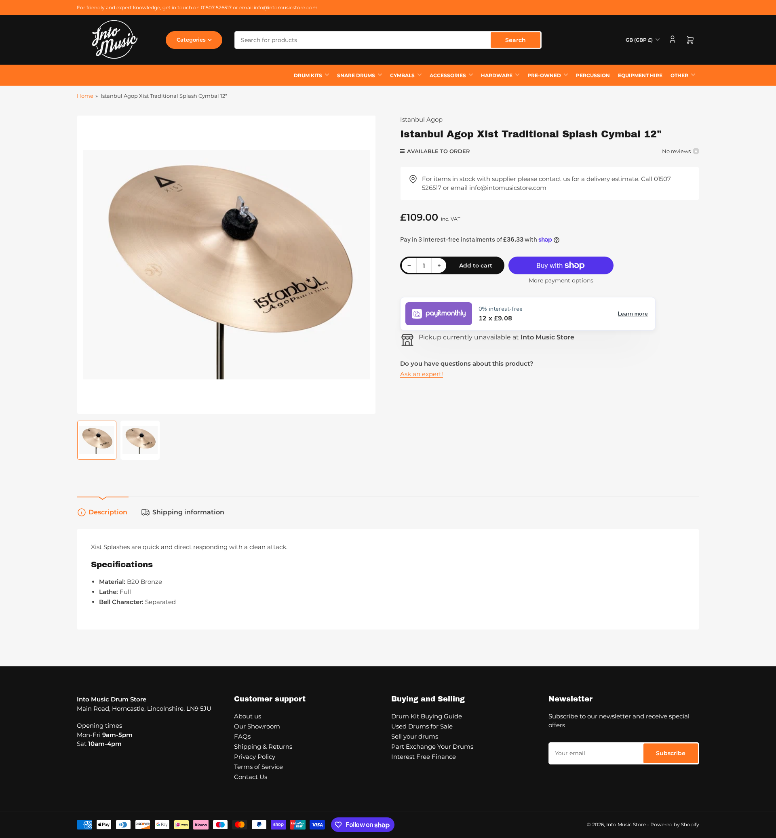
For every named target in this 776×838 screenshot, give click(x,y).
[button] (528, 314)
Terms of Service (258, 767)
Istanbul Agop (421, 119)
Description (108, 512)
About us (247, 716)
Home (85, 96)
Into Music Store (626, 824)
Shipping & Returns (263, 746)
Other (679, 75)
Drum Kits (308, 75)
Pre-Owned (544, 75)
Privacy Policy (254, 756)
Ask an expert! (421, 374)
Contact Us (250, 777)
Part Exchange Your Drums (432, 746)
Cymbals (402, 75)
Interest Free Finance (423, 756)
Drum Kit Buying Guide (426, 716)
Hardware (496, 75)
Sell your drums (414, 736)
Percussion (593, 75)
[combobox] (388, 40)
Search (515, 40)
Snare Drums (356, 75)
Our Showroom (257, 726)
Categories (191, 39)
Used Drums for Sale (422, 726)
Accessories (448, 75)
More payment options (561, 280)
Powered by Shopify (674, 824)
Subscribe (670, 753)
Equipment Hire (640, 75)
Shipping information (188, 512)
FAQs (242, 736)
